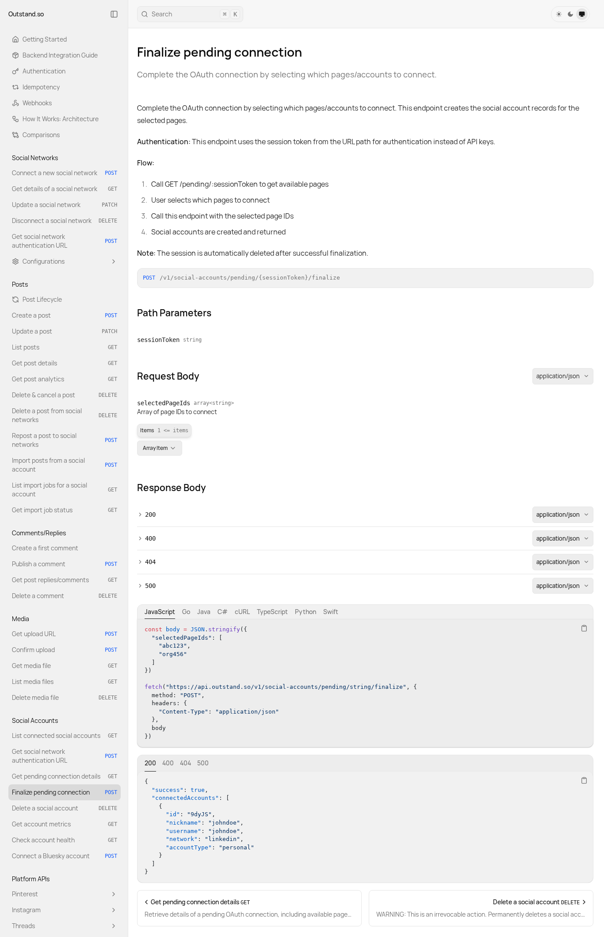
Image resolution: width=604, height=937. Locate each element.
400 (150, 538)
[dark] (570, 14)
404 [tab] (185, 763)
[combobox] (562, 376)
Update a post (64, 331)
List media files (64, 681)
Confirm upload (64, 649)
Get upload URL (64, 634)
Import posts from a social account (64, 464)
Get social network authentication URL (64, 241)
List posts (64, 347)
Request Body (168, 376)
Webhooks (37, 103)
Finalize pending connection (64, 792)
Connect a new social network (64, 173)
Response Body (171, 487)
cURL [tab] (242, 611)
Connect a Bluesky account (64, 856)
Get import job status (64, 510)
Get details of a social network (64, 188)
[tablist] (365, 612)
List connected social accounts (64, 735)
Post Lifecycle (42, 299)
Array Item (155, 448)
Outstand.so (26, 14)
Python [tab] (305, 611)
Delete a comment (64, 595)
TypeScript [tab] (272, 611)
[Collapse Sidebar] (114, 14)
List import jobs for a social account (64, 489)
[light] (559, 14)
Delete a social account (64, 808)
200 (150, 514)
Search (194, 14)
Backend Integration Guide (60, 55)
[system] (582, 14)
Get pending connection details (64, 776)
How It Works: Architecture (61, 119)
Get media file (64, 665)
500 (150, 585)
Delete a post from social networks (64, 415)
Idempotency (41, 87)
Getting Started (45, 39)
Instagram (26, 910)
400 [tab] (168, 763)
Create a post (64, 315)
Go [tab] (186, 611)
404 (150, 561)
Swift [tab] (330, 611)
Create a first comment (45, 548)
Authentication (44, 71)
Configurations (44, 261)
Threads (23, 926)
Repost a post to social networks (64, 440)
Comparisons (41, 135)
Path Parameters (174, 313)
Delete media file (64, 697)
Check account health (64, 840)
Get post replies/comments (64, 580)
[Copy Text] (584, 628)
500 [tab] (203, 763)
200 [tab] (150, 763)
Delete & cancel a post (64, 395)
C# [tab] (223, 611)
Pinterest (25, 894)
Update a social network (64, 204)
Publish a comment (64, 564)
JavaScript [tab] (160, 611)
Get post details (64, 363)
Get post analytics (64, 379)
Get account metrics (64, 824)
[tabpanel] (365, 683)
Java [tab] (203, 611)
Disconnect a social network (64, 220)
